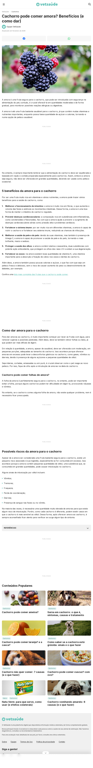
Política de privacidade (45, 742)
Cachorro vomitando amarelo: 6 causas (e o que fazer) (66, 703)
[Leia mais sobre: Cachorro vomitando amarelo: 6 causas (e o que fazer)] (69, 687)
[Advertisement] (46, 145)
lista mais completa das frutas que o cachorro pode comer (41, 274)
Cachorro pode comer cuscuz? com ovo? (68, 673)
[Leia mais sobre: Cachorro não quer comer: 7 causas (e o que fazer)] (24, 658)
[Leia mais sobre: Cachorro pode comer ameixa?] (24, 598)
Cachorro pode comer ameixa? (20, 612)
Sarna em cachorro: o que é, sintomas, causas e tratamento (65, 614)
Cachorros (15, 12)
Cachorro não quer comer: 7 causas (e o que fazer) (23, 673)
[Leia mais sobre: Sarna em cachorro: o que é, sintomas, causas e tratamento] (69, 598)
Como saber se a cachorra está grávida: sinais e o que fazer (66, 643)
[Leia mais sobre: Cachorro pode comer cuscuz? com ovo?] (69, 658)
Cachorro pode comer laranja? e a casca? (22, 643)
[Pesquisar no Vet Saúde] (89, 4)
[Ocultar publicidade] (45, 753)
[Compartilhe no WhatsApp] (69, 38)
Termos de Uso (26, 742)
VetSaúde (5, 12)
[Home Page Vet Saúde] (47, 4)
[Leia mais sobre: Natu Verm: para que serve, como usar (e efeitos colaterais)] (24, 687)
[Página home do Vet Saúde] (46, 719)
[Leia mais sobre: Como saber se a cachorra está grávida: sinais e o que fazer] (69, 628)
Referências (10, 528)
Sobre (4, 742)
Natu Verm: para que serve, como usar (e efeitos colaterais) (22, 703)
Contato (62, 742)
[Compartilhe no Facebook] (24, 38)
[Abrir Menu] (4, 4)
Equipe (13, 742)
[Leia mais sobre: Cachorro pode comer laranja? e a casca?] (24, 628)
